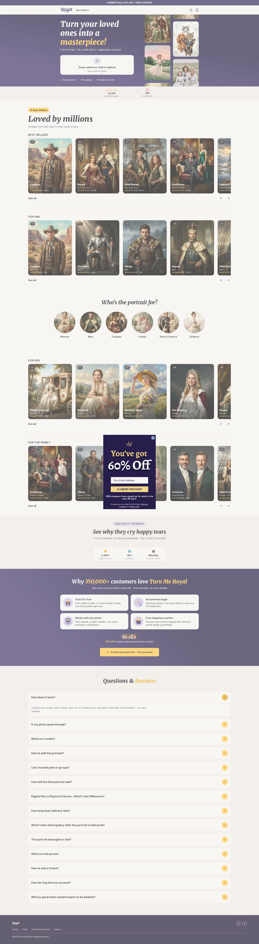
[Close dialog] (153, 437)
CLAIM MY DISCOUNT (129, 489)
